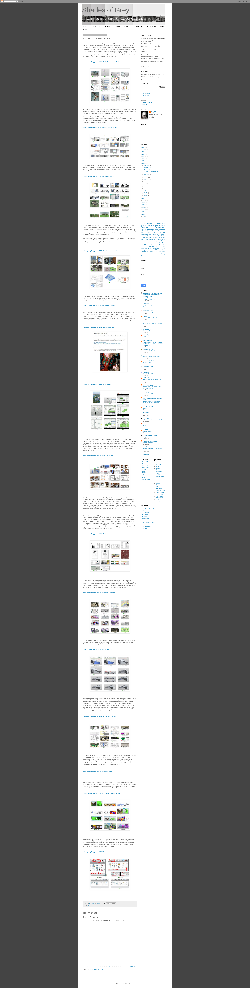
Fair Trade (162, 234)
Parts (146, 242)
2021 (143, 158)
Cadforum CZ (145, 520)
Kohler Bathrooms (159, 487)
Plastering (156, 242)
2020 (143, 161)
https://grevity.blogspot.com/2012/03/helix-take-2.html (98, 455)
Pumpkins (162, 245)
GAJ (159, 236)
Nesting (155, 241)
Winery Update (146, 437)
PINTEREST (145, 105)
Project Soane (148, 245)
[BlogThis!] (109, 903)
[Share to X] (111, 903)
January (146, 195)
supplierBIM (143, 251)
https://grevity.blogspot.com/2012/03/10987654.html (97, 771)
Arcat (143, 510)
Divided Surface (153, 230)
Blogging (90, 905)
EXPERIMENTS (107, 26)
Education (162, 232)
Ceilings (163, 225)
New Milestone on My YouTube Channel (152, 312)
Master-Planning (152, 239)
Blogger (132, 983)
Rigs (164, 246)
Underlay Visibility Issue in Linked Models (152, 419)
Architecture (143, 225)
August (146, 181)
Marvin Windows (160, 490)
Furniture (155, 236)
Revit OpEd (146, 303)
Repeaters (159, 246)
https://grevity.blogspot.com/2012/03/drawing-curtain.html (99, 592)
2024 (143, 151)
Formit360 (145, 408)
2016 (143, 202)
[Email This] (107, 903)
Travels (155, 251)
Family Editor (145, 236)
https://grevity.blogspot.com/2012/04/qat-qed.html (97, 852)
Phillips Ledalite (160, 492)
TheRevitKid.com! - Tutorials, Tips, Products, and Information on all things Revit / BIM (152, 294)
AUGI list (158, 466)
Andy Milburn (154, 112)
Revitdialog (146, 454)
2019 (143, 163)
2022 (143, 156)
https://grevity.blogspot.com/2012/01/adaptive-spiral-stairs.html (101, 62)
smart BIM (144, 530)
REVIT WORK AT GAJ (94, 26)
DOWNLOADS (118, 26)
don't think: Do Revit (148, 361)
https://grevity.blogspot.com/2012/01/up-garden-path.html (99, 305)
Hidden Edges (161, 237)
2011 (143, 214)
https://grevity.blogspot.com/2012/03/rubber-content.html (99, 534)
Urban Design (161, 251)
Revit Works (145, 528)
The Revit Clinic (146, 479)
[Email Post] (104, 903)
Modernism (143, 241)
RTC (146, 248)
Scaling (150, 248)
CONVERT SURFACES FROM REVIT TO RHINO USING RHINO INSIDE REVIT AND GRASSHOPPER (153, 344)
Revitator (145, 429)
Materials (159, 239)
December (147, 165)
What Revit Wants (148, 322)
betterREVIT (146, 412)
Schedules (155, 248)
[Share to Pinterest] (115, 903)
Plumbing (162, 242)
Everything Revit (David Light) (151, 406)
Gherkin (163, 236)
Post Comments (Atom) (96, 969)
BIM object (145, 514)
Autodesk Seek (146, 512)
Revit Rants (146, 447)
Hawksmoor (148, 237)
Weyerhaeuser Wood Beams (160, 497)
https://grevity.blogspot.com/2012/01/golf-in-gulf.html (98, 384)
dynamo (155, 232)
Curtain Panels (144, 230)
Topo (148, 251)
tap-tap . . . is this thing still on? (150, 350)
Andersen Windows (158, 463)
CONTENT (86, 29)
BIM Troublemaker (148, 378)
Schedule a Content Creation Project (151, 356)
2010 (143, 216)
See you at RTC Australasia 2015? (151, 414)
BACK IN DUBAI (148, 167)
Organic (142, 242)
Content (162, 229)
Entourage (149, 234)
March (145, 193)
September (147, 179)
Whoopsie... (145, 425)
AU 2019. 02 (147, 169)
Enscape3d (144, 234)
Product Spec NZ (146, 524)
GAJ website (145, 95)
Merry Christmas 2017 (148, 373)
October (146, 177)
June (145, 186)
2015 (143, 205)
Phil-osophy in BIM (148, 310)
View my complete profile (155, 120)
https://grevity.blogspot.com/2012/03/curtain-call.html (98, 649)
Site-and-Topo (161, 248)
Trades (151, 251)
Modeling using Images (148, 442)
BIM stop (144, 516)
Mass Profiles (144, 239)
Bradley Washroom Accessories (159, 470)
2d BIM (143, 223)
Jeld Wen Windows (158, 484)
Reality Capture (152, 246)
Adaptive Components (154, 223)
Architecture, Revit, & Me (150, 435)
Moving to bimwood (147, 431)
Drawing (148, 232)
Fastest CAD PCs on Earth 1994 (150, 317)
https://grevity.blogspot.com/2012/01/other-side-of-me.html (99, 327)
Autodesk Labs (146, 462)
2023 (143, 154)
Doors (142, 232)
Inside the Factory (144, 472)
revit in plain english (148, 385)
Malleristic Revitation (148, 424)
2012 (143, 212)
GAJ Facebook (146, 93)
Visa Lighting (159, 494)
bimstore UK (145, 518)
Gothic (143, 237)
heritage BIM (155, 237)
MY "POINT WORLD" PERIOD (151, 172)
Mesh (163, 239)
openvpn (145, 336)
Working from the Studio (148, 330)
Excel (158, 234)
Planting (150, 242)
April (145, 190)
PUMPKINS (127, 26)
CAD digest (145, 469)
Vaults (142, 253)
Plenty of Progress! (147, 362)
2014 (143, 207)
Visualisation (147, 254)
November (147, 174)
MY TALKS (162, 26)
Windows (151, 256)
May (145, 188)
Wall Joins (158, 253)
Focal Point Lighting (159, 473)
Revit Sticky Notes (148, 366)
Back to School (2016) (148, 393)
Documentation (161, 230)
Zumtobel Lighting (158, 500)
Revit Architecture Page (145, 476)
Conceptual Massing (153, 229)
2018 (143, 198)
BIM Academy (145, 464)
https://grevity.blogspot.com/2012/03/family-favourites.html (99, 716)
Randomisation (144, 246)
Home (85, 26)
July (145, 184)
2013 (143, 209)
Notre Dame (161, 241)
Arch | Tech (146, 392)
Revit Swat (146, 372)
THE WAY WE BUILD (138, 26)
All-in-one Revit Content (148, 508)
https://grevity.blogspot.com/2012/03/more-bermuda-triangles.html (101, 793)
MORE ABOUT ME (147, 103)
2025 (143, 149)
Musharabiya (149, 241)
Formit (151, 236)
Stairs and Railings (160, 250)
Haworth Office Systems (160, 477)
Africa (163, 223)
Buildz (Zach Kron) (148, 349)
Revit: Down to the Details (150, 441)
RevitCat (145, 316)
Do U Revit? (146, 418)
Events (154, 234)
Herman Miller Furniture (159, 480)
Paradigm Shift (147, 329)
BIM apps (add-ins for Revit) (146, 466)
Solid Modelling (150, 250)
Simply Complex (147, 340)
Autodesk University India (149, 368)
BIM (152, 225)
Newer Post (87, 966)
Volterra (153, 253)
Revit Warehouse (146, 526)
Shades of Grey (105, 10)
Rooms (142, 248)
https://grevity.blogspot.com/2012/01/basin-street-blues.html (100, 127)
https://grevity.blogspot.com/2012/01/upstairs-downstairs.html (100, 251)
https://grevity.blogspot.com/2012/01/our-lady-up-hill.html (99, 176)
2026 (143, 147)
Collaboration (144, 229)
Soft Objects (144, 250)
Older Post (133, 966)
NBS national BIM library (148, 522)
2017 (143, 200)
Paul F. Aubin (146, 355)
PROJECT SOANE (151, 26)
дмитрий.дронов (147, 335)
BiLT (149, 225)
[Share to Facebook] (113, 903)
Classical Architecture (153, 227)
